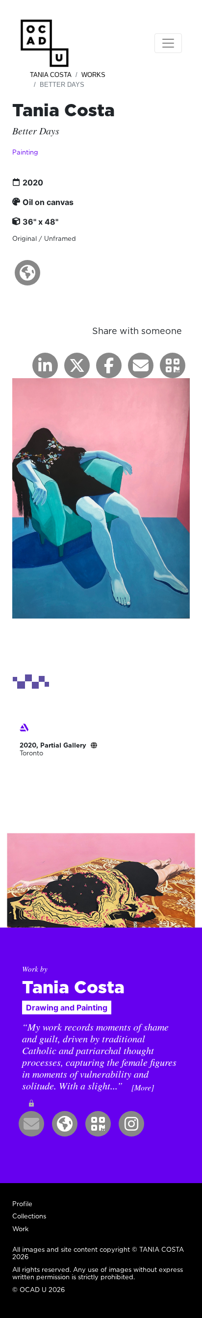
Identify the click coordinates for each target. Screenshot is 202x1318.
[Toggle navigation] (168, 43)
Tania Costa (51, 74)
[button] (27, 272)
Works (93, 74)
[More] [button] (142, 1087)
